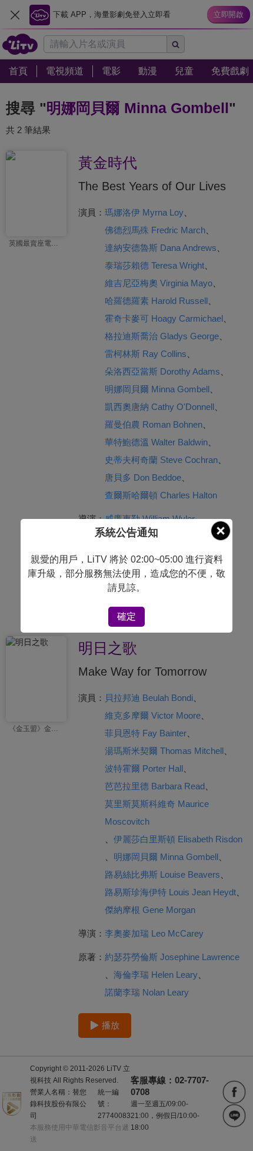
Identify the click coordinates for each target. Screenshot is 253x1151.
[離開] (220, 531)
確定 (126, 616)
